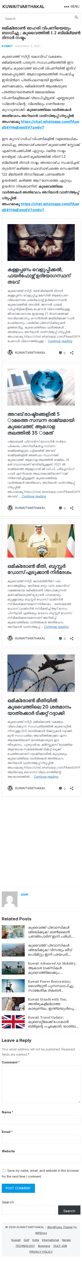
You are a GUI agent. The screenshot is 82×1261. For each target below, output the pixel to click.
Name (7, 1112)
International (50, 1240)
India (35, 1240)
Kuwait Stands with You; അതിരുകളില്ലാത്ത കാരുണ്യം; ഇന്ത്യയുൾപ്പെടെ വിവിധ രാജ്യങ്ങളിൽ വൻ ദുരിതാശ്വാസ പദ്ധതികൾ (53, 1008)
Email (7, 1132)
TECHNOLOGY (25, 1245)
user (25, 894)
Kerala (66, 1240)
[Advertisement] (41, 841)
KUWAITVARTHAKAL (23, 6)
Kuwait (7, 46)
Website (8, 1151)
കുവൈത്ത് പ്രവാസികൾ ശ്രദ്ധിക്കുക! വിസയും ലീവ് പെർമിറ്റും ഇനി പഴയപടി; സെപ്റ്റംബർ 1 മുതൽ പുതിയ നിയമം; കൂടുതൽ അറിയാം (51, 954)
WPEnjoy (41, 1233)
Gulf (26, 1240)
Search (8, 1202)
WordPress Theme (60, 1227)
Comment (11, 1062)
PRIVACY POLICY (41, 1251)
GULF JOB (60, 1245)
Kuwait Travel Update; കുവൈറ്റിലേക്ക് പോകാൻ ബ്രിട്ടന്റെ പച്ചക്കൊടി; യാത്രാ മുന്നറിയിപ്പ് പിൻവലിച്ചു (52, 1024)
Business (44, 1245)
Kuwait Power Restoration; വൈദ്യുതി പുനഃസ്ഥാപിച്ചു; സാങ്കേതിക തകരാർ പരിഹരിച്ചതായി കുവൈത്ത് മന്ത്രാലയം (51, 990)
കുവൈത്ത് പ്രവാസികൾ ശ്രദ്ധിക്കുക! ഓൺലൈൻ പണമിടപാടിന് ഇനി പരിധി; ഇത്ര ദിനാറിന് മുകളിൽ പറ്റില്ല (54, 934)
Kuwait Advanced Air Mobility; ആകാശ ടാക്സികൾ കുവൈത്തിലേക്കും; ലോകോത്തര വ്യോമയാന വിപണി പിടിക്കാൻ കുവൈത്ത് (52, 972)
